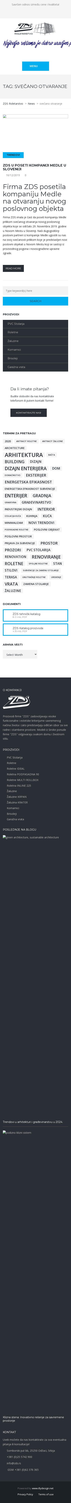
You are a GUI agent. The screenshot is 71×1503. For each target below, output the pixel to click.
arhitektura (24, 454)
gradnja (42, 495)
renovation (15, 557)
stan (57, 563)
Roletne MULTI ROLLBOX (22, 780)
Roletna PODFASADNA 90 (23, 774)
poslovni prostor (18, 536)
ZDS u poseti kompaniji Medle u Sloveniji (34, 167)
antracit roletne (26, 441)
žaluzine (13, 591)
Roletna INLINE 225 (19, 785)
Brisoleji (13, 358)
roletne (14, 563)
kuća (47, 516)
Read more (13, 268)
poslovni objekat (47, 529)
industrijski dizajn (18, 509)
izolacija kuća (13, 516)
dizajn (35, 461)
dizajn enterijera (26, 468)
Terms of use (46, 1494)
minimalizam (14, 523)
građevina (10, 502)
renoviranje (46, 556)
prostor (49, 543)
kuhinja (31, 516)
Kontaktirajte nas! (28, 412)
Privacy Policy (25, 1494)
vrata (11, 584)
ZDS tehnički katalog (26, 614)
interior (46, 509)
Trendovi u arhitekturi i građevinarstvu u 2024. (33, 1122)
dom (56, 468)
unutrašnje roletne (34, 577)
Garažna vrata (16, 367)
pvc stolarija (38, 550)
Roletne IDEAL (16, 768)
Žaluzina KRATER (17, 802)
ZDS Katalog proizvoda (28, 628)
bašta (51, 455)
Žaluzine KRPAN (17, 797)
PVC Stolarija (16, 324)
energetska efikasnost (28, 482)
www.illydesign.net (42, 1488)
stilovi (11, 570)
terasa (11, 577)
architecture (15, 448)
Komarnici (14, 349)
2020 (8, 441)
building (14, 461)
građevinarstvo (36, 502)
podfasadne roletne (16, 529)
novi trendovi (41, 523)
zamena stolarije (36, 584)
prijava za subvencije (20, 543)
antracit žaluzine (52, 441)
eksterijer (36, 475)
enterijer (16, 495)
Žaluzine (13, 341)
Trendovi (13, 155)
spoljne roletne (38, 563)
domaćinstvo (12, 475)
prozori (13, 550)
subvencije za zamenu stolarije (41, 570)
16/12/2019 (13, 175)
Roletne (13, 332)
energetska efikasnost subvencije (30, 489)
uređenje (56, 577)
